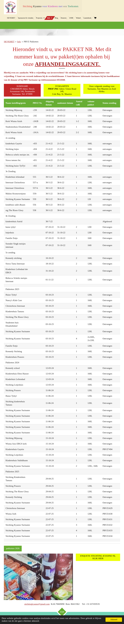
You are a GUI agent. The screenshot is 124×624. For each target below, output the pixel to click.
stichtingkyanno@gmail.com (37, 604)
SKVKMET (9, 41)
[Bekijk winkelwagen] (95, 18)
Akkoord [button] (113, 619)
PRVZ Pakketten (31, 41)
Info (19, 41)
